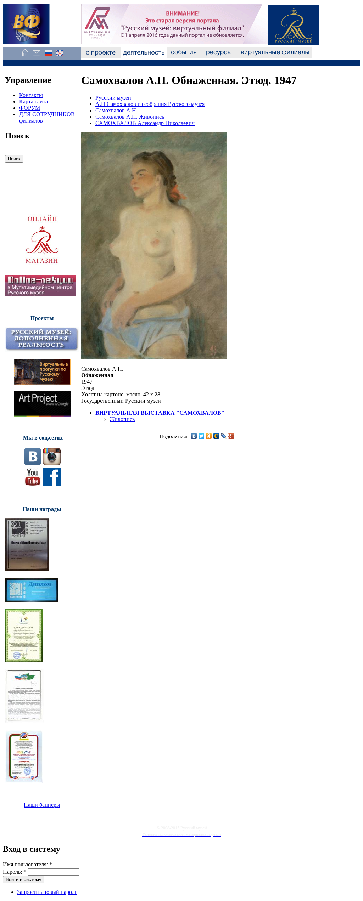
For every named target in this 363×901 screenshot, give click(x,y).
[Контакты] (36, 56)
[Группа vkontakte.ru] (32, 463)
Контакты (31, 95)
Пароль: (14, 872)
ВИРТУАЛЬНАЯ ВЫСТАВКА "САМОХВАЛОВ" (159, 413)
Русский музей (113, 98)
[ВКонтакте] (194, 436)
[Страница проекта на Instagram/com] (52, 463)
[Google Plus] (231, 436)
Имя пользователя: (27, 864)
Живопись (122, 419)
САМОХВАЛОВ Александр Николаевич (145, 123)
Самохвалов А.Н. (116, 110)
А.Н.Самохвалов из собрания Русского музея (150, 104)
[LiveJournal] (224, 436)
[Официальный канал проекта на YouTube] (32, 484)
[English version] (60, 56)
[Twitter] (201, 436)
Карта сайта (33, 101)
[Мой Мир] (216, 436)
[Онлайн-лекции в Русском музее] (40, 294)
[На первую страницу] (24, 56)
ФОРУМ (29, 108)
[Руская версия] (48, 56)
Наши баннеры (42, 805)
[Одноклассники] (209, 436)
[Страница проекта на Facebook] (52, 484)
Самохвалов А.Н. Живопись (129, 117)
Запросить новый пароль (47, 892)
